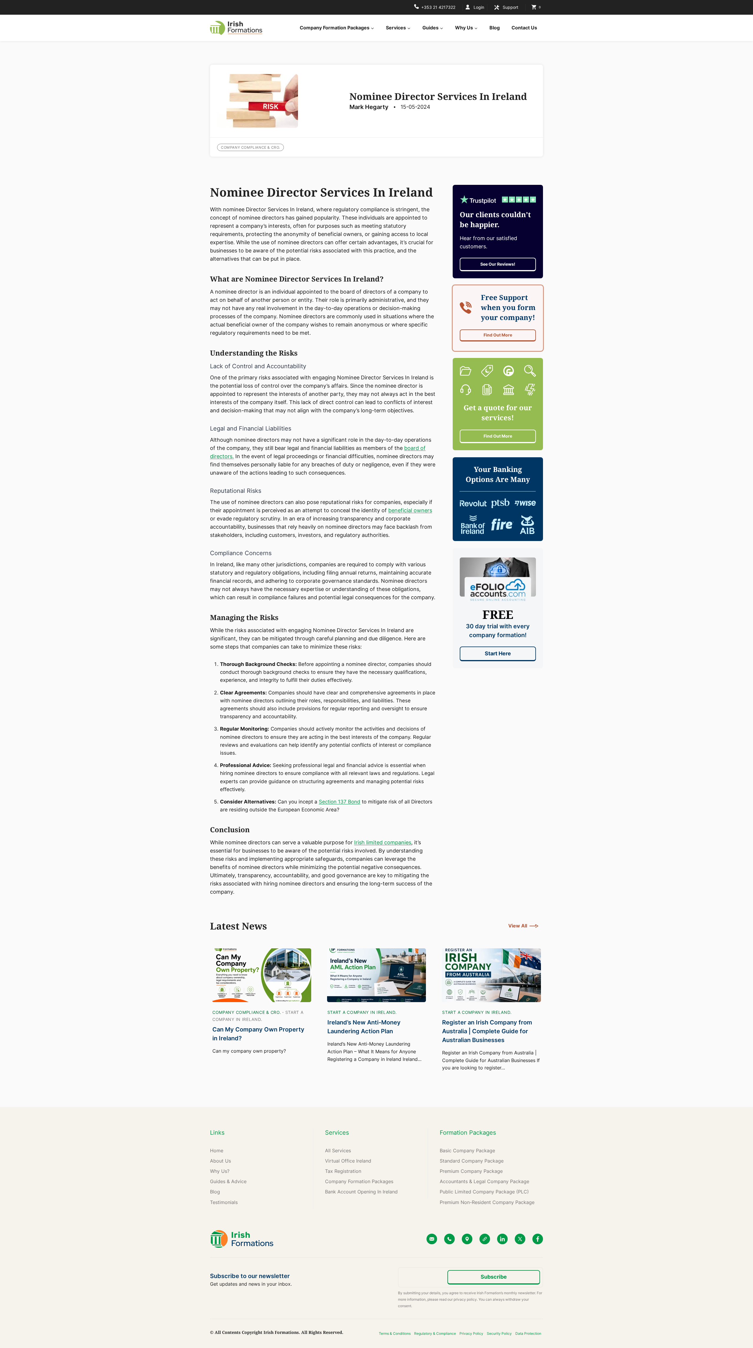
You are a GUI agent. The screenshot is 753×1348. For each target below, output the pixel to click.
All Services (338, 1150)
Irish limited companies (382, 842)
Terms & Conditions (395, 1333)
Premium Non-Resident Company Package (487, 1202)
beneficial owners (410, 510)
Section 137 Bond (339, 802)
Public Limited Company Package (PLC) (484, 1192)
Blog (494, 28)
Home (216, 1150)
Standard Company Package (472, 1161)
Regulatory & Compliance (435, 1333)
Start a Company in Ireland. (362, 1012)
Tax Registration (343, 1171)
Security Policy (499, 1333)
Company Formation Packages (359, 1181)
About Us (220, 1161)
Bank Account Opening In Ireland (361, 1192)
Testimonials (224, 1202)
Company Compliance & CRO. (250, 147)
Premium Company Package (471, 1171)
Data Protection (528, 1333)
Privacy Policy (471, 1333)
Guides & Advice (228, 1181)
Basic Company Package (467, 1150)
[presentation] (261, 975)
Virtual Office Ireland (348, 1161)
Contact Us (524, 28)
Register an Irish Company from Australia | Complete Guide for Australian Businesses (487, 1031)
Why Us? (219, 1171)
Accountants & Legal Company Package (484, 1181)
